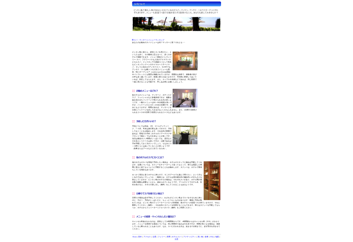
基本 (140, 237)
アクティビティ (189, 237)
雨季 (169, 237)
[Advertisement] (210, 92)
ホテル (174, 237)
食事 (206, 237)
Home (135, 237)
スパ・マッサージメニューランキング (149, 40)
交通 (154, 237)
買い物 (200, 237)
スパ (179, 237)
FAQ (211, 237)
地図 (217, 237)
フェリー (161, 237)
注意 (176, 239)
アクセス (147, 237)
